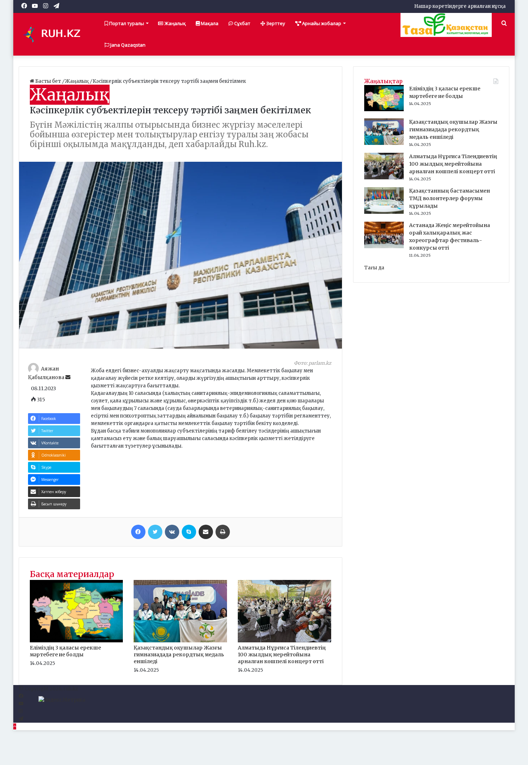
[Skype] (189, 532)
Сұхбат (241, 23)
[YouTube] (21, 704)
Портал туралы (126, 23)
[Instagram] (21, 711)
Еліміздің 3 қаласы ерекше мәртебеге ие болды (65, 651)
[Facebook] (138, 532)
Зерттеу (275, 23)
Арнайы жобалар (321, 23)
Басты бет (48, 81)
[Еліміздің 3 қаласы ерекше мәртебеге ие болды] (76, 641)
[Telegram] (21, 719)
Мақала (209, 23)
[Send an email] (67, 377)
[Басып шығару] (223, 532)
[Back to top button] (14, 726)
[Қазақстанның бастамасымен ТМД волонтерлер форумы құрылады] (384, 212)
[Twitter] (155, 532)
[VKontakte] (172, 532)
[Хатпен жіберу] (206, 532)
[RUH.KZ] (55, 34)
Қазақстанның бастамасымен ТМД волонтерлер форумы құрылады (449, 198)
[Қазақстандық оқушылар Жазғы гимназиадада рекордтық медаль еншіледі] (180, 641)
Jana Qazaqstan (127, 45)
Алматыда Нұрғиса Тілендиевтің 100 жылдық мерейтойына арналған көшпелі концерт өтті (282, 654)
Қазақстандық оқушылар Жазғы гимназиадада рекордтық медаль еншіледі (179, 654)
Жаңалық (174, 23)
